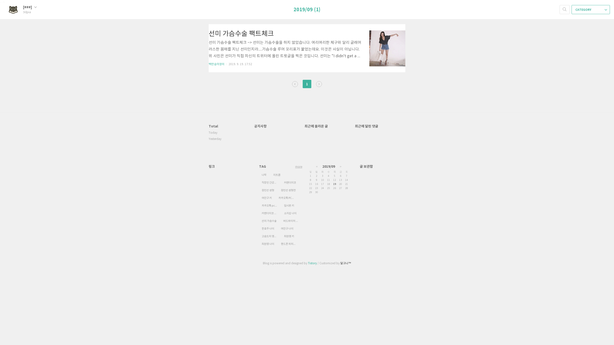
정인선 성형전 (288, 190)
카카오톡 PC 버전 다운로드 (287, 198)
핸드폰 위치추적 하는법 (290, 244)
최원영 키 (289, 236)
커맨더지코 (290, 182)
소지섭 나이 (290, 213)
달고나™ (345, 263)
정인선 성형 (268, 190)
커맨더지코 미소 (270, 213)
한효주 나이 (268, 228)
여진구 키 (267, 198)
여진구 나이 (287, 228)
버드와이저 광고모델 (292, 221)
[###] (28, 7)
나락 (264, 175)
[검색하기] (564, 9)
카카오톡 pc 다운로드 (271, 205)
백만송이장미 (216, 64)
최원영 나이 (268, 244)
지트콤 (276, 175)
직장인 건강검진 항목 (271, 182)
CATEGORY (583, 10)
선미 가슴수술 (269, 221)
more (298, 166)
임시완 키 (289, 205)
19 (334, 184)
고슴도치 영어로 (270, 236)
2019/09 (328, 167)
